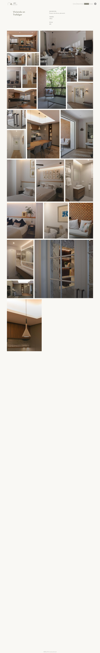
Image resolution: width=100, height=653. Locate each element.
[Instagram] (95, 4)
